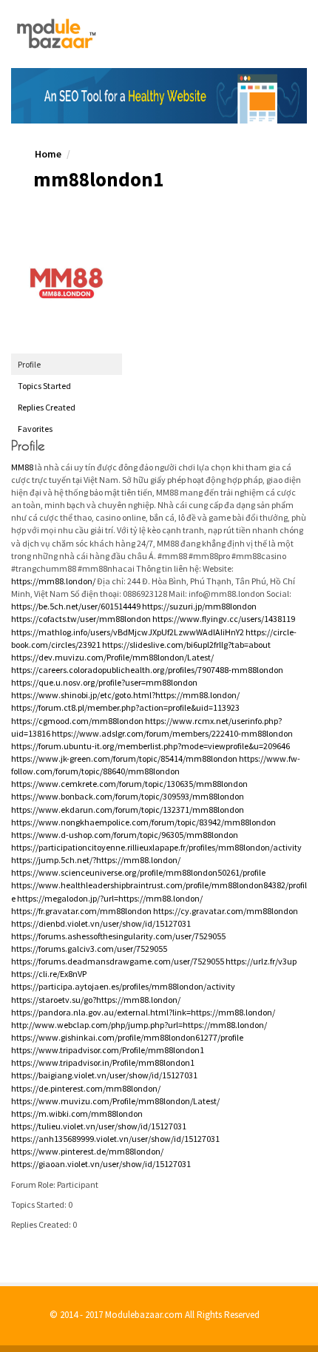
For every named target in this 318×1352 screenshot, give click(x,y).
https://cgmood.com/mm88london (77, 720)
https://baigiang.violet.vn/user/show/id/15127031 (104, 1075)
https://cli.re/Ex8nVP (49, 973)
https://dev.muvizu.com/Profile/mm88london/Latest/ (112, 657)
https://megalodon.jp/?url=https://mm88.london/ (110, 898)
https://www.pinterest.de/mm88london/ (87, 1151)
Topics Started (44, 385)
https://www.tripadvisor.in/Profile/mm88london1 (102, 1062)
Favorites (35, 428)
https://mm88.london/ (53, 581)
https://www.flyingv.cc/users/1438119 (223, 618)
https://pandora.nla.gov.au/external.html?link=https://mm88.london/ (143, 1012)
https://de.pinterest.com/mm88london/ (85, 1088)
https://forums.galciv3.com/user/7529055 (89, 948)
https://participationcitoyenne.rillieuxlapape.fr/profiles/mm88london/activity (156, 847)
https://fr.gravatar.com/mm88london (81, 910)
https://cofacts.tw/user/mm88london (81, 618)
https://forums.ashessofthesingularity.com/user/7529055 (118, 936)
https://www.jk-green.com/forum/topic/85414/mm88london (124, 758)
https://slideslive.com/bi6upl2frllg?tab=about (186, 644)
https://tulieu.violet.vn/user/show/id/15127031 (98, 1126)
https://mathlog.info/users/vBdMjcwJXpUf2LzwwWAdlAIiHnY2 (127, 632)
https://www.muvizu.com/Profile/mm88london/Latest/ (115, 1100)
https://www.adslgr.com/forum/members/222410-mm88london (172, 733)
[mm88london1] (66, 283)
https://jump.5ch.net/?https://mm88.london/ (95, 859)
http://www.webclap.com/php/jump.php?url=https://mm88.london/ (139, 1024)
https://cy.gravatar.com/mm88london (225, 910)
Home (48, 153)
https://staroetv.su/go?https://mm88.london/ (95, 999)
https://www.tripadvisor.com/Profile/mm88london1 (107, 1049)
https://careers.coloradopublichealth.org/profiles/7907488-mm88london (147, 669)
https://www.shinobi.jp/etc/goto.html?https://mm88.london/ (125, 694)
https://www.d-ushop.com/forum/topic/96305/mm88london (124, 834)
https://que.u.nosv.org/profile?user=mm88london (104, 682)
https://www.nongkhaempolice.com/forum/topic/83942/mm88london (143, 822)
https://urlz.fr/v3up (261, 961)
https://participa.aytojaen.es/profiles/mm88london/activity (123, 986)
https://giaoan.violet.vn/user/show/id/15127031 (101, 1163)
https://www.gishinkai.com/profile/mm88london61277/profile (127, 1037)
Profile (29, 364)
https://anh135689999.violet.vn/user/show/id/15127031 (115, 1138)
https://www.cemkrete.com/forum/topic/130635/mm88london (129, 783)
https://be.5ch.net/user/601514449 (76, 606)
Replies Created (46, 407)
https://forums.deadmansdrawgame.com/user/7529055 (117, 961)
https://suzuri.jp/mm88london (199, 606)
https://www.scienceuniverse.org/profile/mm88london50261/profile (138, 872)
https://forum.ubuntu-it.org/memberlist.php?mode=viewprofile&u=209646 (150, 745)
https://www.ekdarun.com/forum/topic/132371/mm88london (127, 809)
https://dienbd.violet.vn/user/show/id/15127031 (101, 923)
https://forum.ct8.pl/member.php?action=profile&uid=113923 (125, 707)
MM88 (22, 467)
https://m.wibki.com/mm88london (77, 1113)
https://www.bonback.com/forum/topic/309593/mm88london (127, 796)
